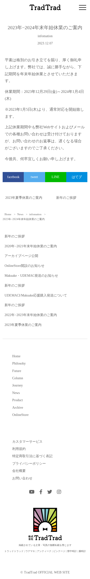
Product (17, 400)
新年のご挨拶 (66, 198)
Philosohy (19, 363)
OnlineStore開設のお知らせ (24, 266)
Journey (17, 385)
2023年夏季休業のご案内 (23, 198)
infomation (45, 36)
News (16, 393)
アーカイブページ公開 (21, 256)
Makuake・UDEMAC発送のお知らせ (31, 275)
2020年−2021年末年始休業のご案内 (31, 246)
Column (17, 378)
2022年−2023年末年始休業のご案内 (31, 315)
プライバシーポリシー (29, 463)
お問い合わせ (22, 478)
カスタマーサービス (27, 441)
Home (16, 356)
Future (16, 371)
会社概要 (19, 471)
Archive (17, 407)
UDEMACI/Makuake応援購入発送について (36, 295)
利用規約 (19, 449)
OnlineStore (20, 415)
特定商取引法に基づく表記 (32, 456)
